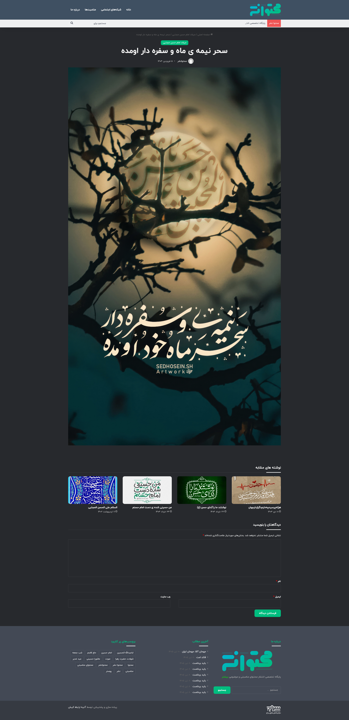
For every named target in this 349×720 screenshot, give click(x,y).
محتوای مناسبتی (85, 665)
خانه (128, 9)
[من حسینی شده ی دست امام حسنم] (147, 490)
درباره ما (75, 9)
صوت (107, 658)
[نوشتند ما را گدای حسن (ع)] (201, 490)
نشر (118, 671)
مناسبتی (129, 671)
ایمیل (277, 596)
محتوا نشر (118, 665)
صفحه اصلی (203, 34)
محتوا (130, 665)
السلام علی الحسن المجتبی (102, 507)
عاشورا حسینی (93, 658)
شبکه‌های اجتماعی (111, 9)
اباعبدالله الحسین (125, 652)
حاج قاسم (91, 652)
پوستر (109, 671)
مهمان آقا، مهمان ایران (194, 651)
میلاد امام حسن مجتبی (183, 34)
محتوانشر (182, 61)
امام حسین (106, 652)
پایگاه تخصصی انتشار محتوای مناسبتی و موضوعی (239, 23)
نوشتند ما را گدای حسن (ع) (211, 507)
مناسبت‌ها (90, 9)
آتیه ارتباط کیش (77, 707)
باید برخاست (199, 663)
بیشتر (225, 677)
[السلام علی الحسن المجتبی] (92, 490)
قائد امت (201, 657)
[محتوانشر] (265, 10)
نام (278, 581)
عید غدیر (77, 658)
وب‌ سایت (165, 596)
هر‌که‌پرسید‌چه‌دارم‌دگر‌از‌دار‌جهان (264, 507)
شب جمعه (77, 652)
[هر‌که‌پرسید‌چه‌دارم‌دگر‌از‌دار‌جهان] (256, 490)
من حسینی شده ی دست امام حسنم (152, 507)
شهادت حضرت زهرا (124, 658)
